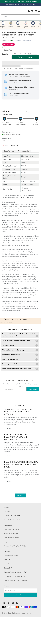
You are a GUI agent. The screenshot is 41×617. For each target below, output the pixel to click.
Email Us (7, 560)
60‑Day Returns (32, 54)
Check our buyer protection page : (12, 134)
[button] (20, 63)
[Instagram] (13, 603)
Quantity (5, 54)
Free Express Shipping (11, 529)
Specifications (9, 151)
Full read (9, 428)
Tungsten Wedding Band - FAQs (15, 546)
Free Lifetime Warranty (11, 538)
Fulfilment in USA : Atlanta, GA (14, 576)
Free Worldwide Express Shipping (15, 580)
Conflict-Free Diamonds (12, 516)
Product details (23, 151)
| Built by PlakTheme (26, 613)
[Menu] (39, 11)
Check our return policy (9, 141)
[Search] (37, 17)
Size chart (6, 47)
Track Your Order (9, 564)
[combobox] (20, 17)
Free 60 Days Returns (11, 534)
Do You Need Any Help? (12, 556)
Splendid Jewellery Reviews (13, 520)
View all (20, 495)
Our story (7, 512)
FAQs (6, 542)
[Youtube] (17, 603)
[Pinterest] (8, 603)
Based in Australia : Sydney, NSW (15, 572)
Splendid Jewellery (14, 613)
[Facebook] (4, 603)
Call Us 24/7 (8, 568)
